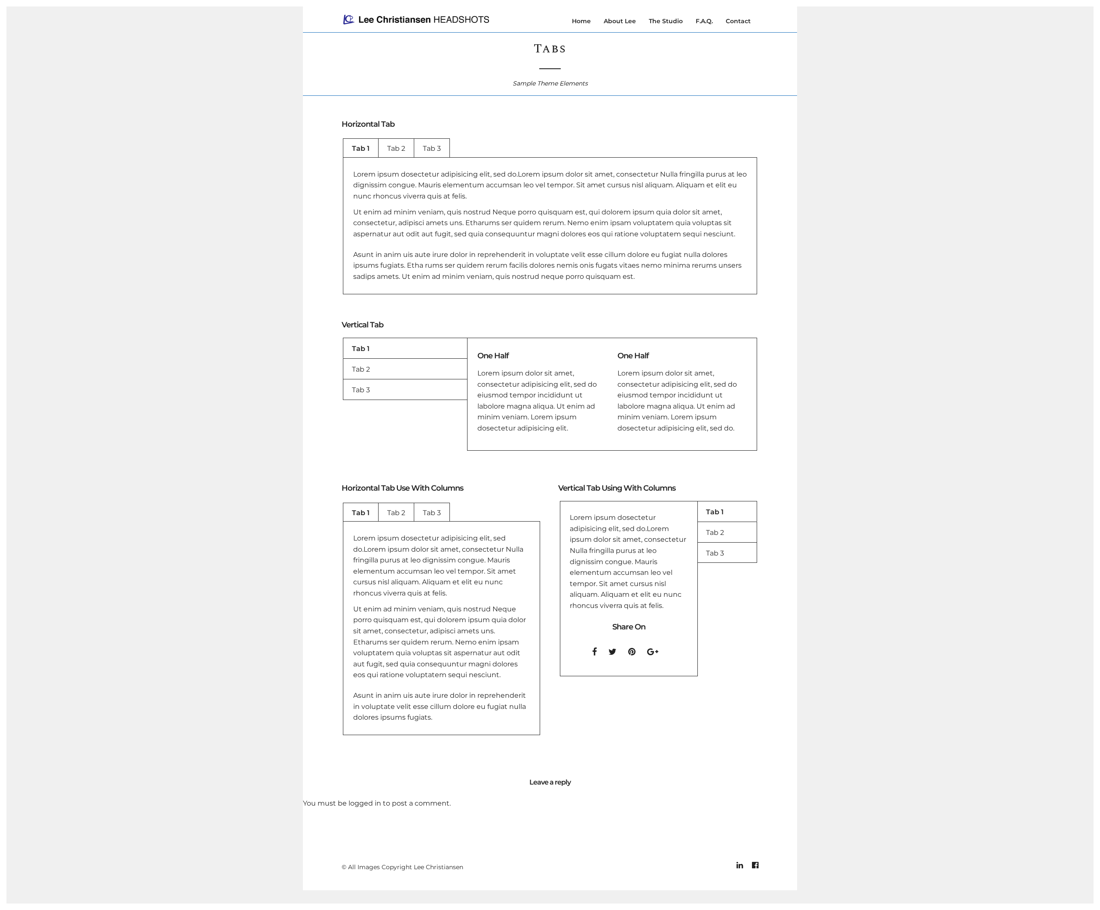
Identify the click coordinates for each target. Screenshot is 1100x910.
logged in (364, 803)
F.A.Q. (704, 21)
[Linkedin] (739, 865)
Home (581, 21)
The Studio (666, 21)
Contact (738, 21)
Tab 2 (396, 148)
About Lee (620, 21)
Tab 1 (361, 148)
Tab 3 (432, 148)
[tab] (361, 148)
